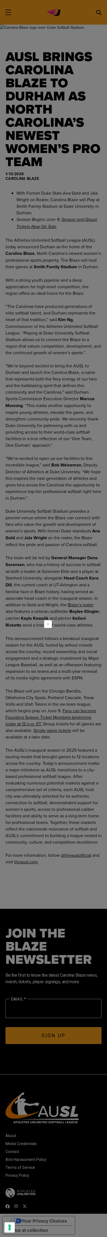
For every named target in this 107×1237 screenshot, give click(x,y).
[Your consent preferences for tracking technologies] (9, 1227)
